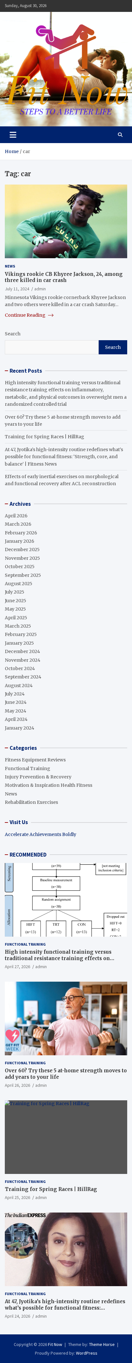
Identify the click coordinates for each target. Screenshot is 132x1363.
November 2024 (22, 660)
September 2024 (23, 677)
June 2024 (16, 702)
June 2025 (15, 601)
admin (40, 289)
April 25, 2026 (17, 1197)
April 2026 (16, 516)
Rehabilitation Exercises (31, 802)
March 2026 (18, 524)
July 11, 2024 (17, 289)
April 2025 (16, 618)
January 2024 (19, 728)
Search (13, 334)
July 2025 (14, 592)
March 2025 (18, 626)
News (10, 266)
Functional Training (27, 768)
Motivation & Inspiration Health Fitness (48, 785)
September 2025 (23, 575)
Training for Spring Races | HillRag (44, 437)
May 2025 (15, 609)
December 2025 (22, 549)
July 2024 (15, 694)
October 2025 (20, 566)
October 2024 (20, 668)
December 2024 (22, 651)
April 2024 (16, 719)
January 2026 (19, 541)
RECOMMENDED (28, 854)
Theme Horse (102, 1344)
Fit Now (55, 1344)
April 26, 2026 (17, 1085)
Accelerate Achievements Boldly (40, 834)
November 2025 (22, 558)
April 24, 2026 (17, 1316)
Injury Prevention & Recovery (38, 777)
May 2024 (15, 711)
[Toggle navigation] (13, 134)
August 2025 (18, 583)
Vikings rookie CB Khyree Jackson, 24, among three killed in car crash (64, 277)
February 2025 (21, 634)
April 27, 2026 (17, 966)
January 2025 (19, 643)
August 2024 (19, 685)
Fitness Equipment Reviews (35, 760)
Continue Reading (25, 315)
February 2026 (21, 533)
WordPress (86, 1353)
